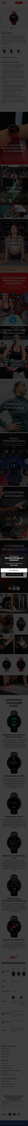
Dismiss (26, 555)
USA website (14, 565)
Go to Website (13, 570)
